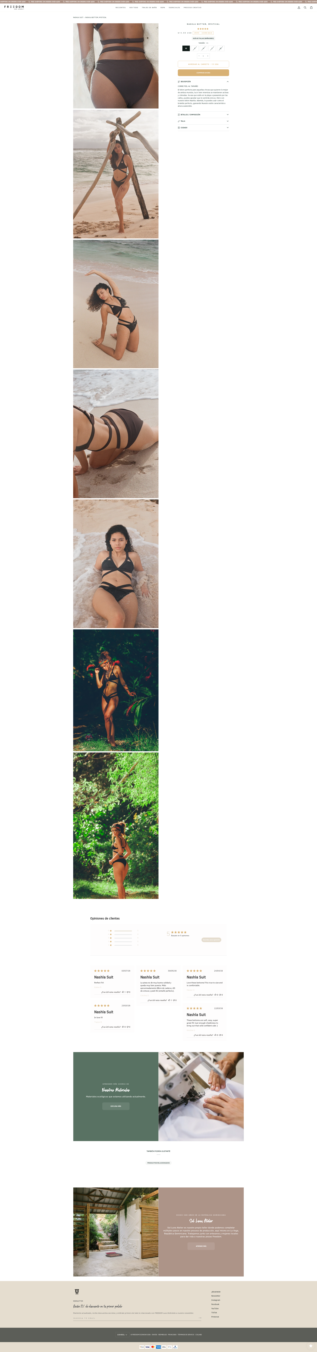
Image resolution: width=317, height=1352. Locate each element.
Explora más (116, 1106)
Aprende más (201, 1246)
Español (121, 1335)
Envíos (154, 1335)
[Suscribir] (199, 1318)
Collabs (198, 1335)
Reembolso (162, 1335)
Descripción (186, 81)
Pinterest (215, 1316)
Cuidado (184, 127)
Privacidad (172, 1335)
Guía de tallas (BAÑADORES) (203, 38)
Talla (183, 121)
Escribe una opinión (211, 940)
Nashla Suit (78, 17)
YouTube (215, 1308)
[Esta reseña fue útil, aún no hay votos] (215, 994)
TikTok (214, 1312)
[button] (121, 7)
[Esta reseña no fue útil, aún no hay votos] (127, 992)
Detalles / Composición (190, 114)
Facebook (215, 1304)
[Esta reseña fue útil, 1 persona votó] (123, 992)
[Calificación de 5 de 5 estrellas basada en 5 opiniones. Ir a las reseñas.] (203, 29)
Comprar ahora (203, 73)
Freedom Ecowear (139, 1335)
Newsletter (215, 1296)
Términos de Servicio (186, 1335)
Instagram (215, 1300)
